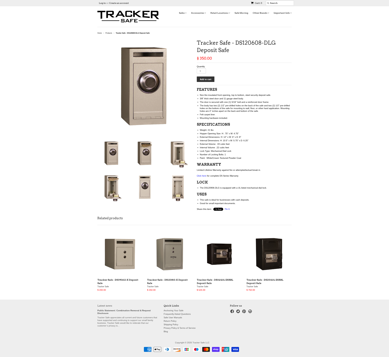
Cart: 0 (258, 3)
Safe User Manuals (173, 317)
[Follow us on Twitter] (238, 312)
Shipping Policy (171, 324)
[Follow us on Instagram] (250, 312)
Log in (102, 3)
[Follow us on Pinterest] (244, 312)
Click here (201, 176)
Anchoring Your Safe (173, 310)
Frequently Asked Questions (177, 314)
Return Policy (170, 321)
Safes (182, 13)
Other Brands (260, 13)
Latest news (104, 305)
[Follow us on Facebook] (232, 312)
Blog (166, 331)
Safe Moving (241, 13)
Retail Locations (219, 13)
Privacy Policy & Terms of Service (180, 328)
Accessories (198, 13)
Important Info (282, 13)
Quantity (201, 66)
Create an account (119, 3)
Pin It (227, 209)
